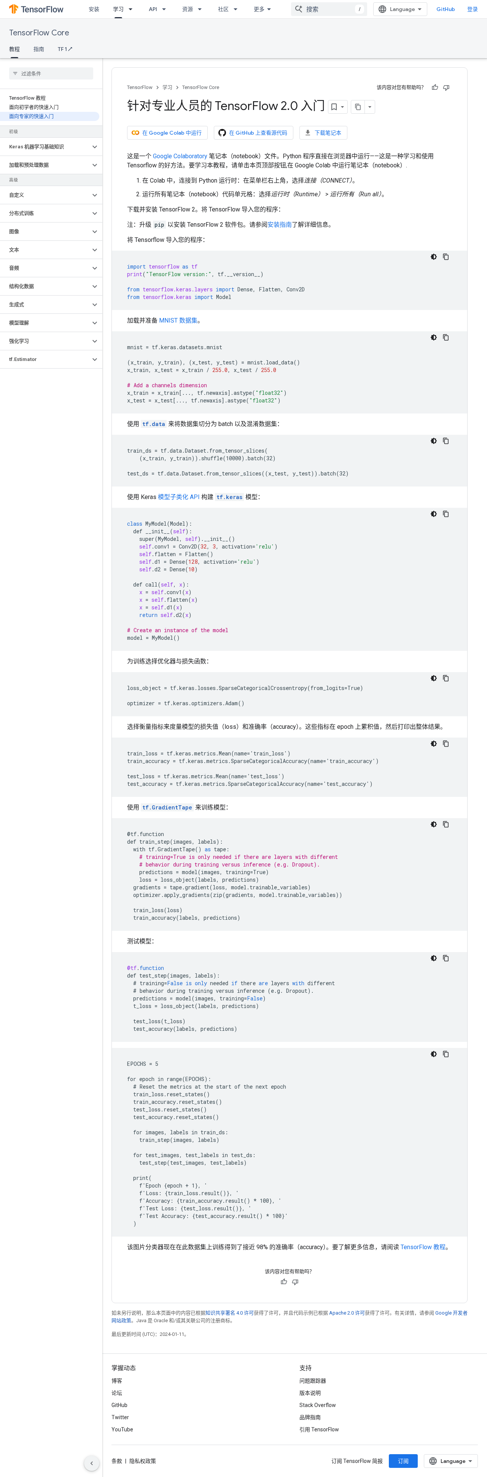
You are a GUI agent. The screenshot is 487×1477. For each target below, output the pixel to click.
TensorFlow (140, 87)
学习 (118, 9)
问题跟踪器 (312, 1381)
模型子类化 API (179, 497)
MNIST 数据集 (178, 320)
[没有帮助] (446, 87)
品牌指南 (310, 1417)
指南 (38, 49)
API (153, 9)
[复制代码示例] (446, 257)
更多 (259, 9)
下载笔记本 (328, 132)
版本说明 (310, 1393)
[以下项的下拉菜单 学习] (133, 9)
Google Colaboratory (180, 156)
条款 (116, 1461)
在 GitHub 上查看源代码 (258, 132)
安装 (94, 9)
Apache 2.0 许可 (347, 1313)
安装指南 (279, 224)
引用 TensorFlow (319, 1429)
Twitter (120, 1417)
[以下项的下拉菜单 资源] (202, 9)
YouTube (122, 1429)
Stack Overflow (317, 1405)
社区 (223, 9)
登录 (472, 9)
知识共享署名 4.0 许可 (229, 1313)
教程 (14, 49)
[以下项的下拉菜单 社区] (238, 9)
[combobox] (329, 9)
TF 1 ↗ (65, 49)
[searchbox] (51, 73)
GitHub (445, 9)
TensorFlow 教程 (423, 1247)
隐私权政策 (142, 1461)
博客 (116, 1381)
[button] (45, 146)
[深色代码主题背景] (434, 257)
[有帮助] (435, 87)
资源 (187, 9)
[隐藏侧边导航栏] (91, 1463)
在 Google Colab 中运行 (172, 132)
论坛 (116, 1393)
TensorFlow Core (39, 33)
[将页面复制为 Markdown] (358, 106)
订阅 (403, 1461)
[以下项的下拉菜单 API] (166, 9)
